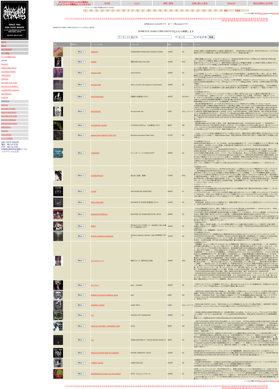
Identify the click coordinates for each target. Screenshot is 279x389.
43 (146, 18)
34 (127, 18)
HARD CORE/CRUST (8, 68)
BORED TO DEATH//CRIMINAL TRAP (104, 295)
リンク (137, 3)
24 (106, 18)
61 (184, 18)
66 (195, 18)
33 (125, 18)
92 (249, 18)
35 (129, 18)
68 (199, 18)
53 (167, 18)
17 (92, 18)
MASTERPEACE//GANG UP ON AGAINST (106, 374)
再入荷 (3, 46)
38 (136, 18)
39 (138, 18)
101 (223, 20)
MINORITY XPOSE (97, 305)
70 (203, 18)
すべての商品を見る (8, 57)
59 (180, 18)
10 (77, 18)
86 (237, 18)
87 (239, 18)
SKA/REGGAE (6, 94)
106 (237, 20)
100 (266, 18)
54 (169, 18)
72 (207, 18)
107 (240, 20)
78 (220, 18)
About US (231, 3)
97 (260, 18)
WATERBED (95, 153)
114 (260, 20)
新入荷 (3, 42)
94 (253, 18)
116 (266, 20)
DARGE (93, 62)
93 (251, 18)
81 (226, 18)
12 (81, 18)
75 (213, 18)
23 (104, 18)
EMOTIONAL (6, 75)
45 (150, 18)
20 (98, 18)
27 (113, 18)
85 (234, 18)
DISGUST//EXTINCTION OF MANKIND (105, 353)
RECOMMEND (6, 49)
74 (211, 18)
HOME (107, 3)
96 (257, 18)
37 (134, 18)
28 (115, 18)
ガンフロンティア (97, 261)
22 (102, 18)
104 (231, 20)
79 (222, 18)
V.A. (92, 315)
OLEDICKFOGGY (97, 175)
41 (142, 18)
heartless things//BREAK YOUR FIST (103, 135)
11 (79, 18)
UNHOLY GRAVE (97, 363)
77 (218, 18)
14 (85, 18)
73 (209, 18)
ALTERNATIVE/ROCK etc (10, 90)
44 (148, 18)
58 (178, 18)
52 (165, 18)
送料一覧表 (168, 3)
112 (255, 20)
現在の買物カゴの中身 (263, 3)
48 (157, 18)
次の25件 (276, 13)
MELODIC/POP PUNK (9, 83)
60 (182, 18)
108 (243, 20)
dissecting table (96, 73)
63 (188, 18)
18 (94, 18)
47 (155, 18)
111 (252, 20)
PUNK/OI (4, 64)
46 (153, 18)
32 (123, 18)
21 (100, 18)
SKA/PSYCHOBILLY (8, 120)
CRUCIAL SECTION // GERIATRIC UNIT (105, 326)
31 (121, 18)
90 (245, 18)
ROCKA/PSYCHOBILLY (9, 86)
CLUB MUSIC (6, 135)
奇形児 (93, 226)
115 (263, 20)
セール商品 (5, 53)
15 (87, 18)
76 (216, 18)
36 (132, 18)
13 (83, 18)
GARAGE (4, 97)
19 (96, 18)
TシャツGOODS (7, 138)
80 (224, 18)
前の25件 (262, 13)
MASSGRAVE (96, 111)
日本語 (237, 10)
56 (174, 18)
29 (117, 18)
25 (108, 18)
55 (171, 18)
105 (234, 20)
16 (90, 18)
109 (246, 20)
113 (258, 20)
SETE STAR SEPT (97, 202)
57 (176, 18)
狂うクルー (95, 285)
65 (192, 18)
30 (119, 18)
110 (249, 20)
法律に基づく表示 (199, 3)
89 (243, 18)
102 (226, 20)
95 (255, 18)
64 (190, 18)
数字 (225, 10)
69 (201, 18)
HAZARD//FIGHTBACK (99, 214)
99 (264, 18)
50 (161, 18)
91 (247, 18)
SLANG (93, 191)
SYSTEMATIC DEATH (99, 125)
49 (159, 18)
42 (144, 18)
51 (163, 18)
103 (228, 20)
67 (197, 18)
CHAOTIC (4, 79)
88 (241, 18)
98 (262, 18)
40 (140, 18)
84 (232, 18)
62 (186, 18)
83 (230, 18)
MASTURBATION (97, 96)
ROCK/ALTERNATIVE (9, 123)
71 (205, 18)
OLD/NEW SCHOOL (8, 72)
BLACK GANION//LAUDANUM (102, 236)
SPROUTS (94, 52)
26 (111, 18)
